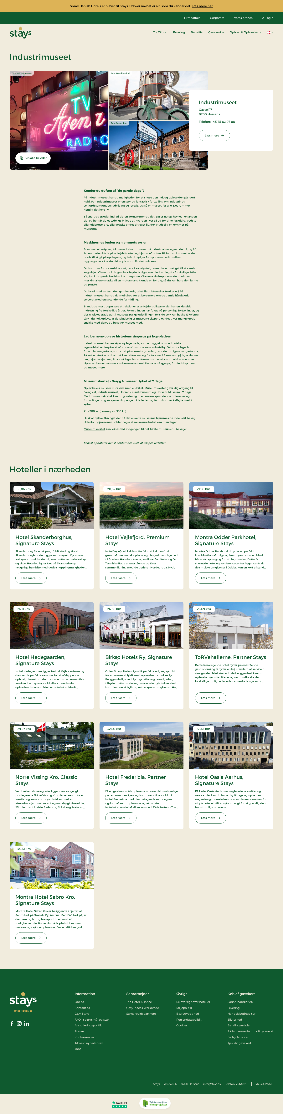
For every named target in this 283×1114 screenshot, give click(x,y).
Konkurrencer (84, 1037)
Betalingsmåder (239, 1025)
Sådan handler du (240, 1002)
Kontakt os (82, 1008)
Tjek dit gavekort (239, 1043)
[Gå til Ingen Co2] (155, 1104)
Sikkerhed (235, 1019)
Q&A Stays (82, 1013)
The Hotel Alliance (139, 1002)
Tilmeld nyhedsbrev (89, 1043)
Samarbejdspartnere (141, 1013)
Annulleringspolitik (88, 1025)
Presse (79, 1031)
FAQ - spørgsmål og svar (92, 1019)
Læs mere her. (202, 6)
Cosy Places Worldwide (142, 1008)
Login (269, 18)
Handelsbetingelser (241, 1013)
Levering (234, 1008)
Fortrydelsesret (238, 1037)
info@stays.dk (212, 1084)
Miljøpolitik (184, 1008)
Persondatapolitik (189, 1019)
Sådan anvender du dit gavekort (250, 1031)
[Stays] (20, 33)
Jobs (78, 1049)
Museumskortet (94, 429)
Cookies (182, 1025)
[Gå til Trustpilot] (119, 1104)
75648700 (243, 1084)
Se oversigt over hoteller (193, 1002)
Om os (79, 1002)
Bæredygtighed (187, 1013)
